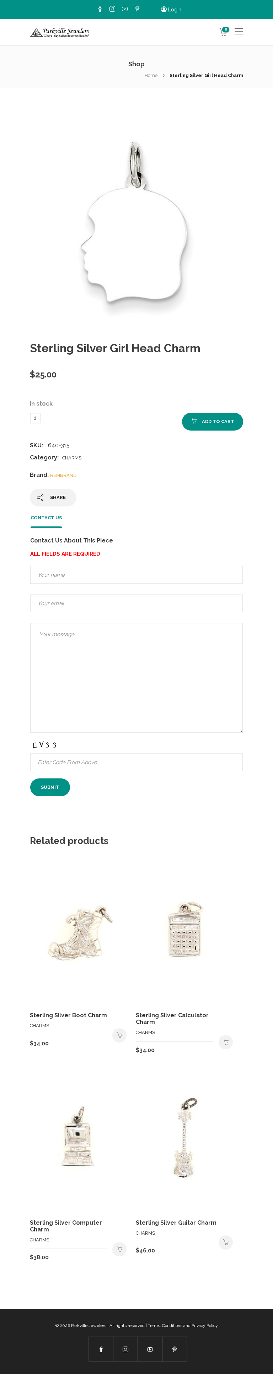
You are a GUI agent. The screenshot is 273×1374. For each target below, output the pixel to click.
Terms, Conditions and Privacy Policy (183, 1325)
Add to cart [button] (119, 1035)
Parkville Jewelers (88, 1325)
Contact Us (46, 517)
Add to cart (218, 421)
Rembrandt (64, 475)
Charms (71, 457)
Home (151, 75)
